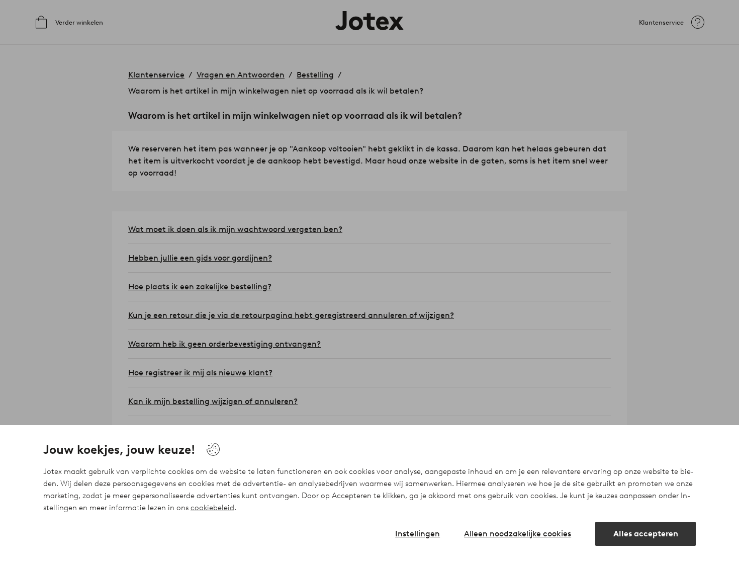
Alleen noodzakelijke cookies (517, 533)
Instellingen (417, 533)
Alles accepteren (645, 533)
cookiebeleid (212, 507)
